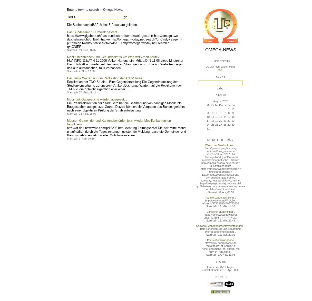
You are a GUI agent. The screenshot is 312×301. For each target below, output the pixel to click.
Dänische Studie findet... (220, 211)
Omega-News (220, 49)
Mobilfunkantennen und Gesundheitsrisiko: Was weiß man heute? (113, 57)
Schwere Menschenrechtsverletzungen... (220, 225)
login (220, 69)
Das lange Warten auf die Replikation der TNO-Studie (104, 78)
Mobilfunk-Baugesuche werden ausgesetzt (97, 99)
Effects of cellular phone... (220, 240)
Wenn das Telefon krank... (220, 145)
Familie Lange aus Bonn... (220, 197)
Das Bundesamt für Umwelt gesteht (92, 32)
